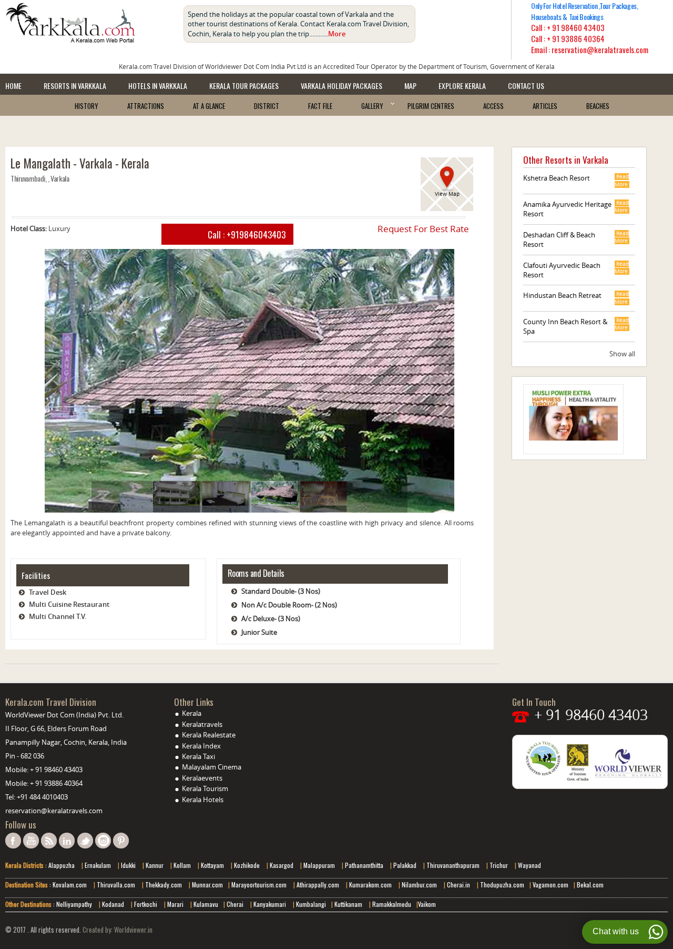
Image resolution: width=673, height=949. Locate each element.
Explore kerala (462, 85)
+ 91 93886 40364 (576, 38)
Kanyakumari (269, 904)
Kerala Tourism (205, 788)
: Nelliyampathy (72, 904)
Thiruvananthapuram (453, 865)
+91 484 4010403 (42, 797)
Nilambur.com (420, 884)
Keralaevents (202, 778)
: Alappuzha (59, 865)
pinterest (121, 840)
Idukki (129, 865)
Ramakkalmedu (391, 904)
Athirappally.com (318, 884)
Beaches (597, 106)
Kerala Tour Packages (244, 85)
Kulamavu (205, 904)
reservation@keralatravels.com (54, 810)
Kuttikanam (347, 904)
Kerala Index (201, 746)
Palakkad (404, 865)
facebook (13, 840)
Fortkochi (146, 904)
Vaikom (427, 904)
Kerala (191, 713)
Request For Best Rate (423, 229)
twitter (85, 840)
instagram (103, 840)
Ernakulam (99, 865)
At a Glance (209, 106)
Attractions (145, 106)
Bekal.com (589, 884)
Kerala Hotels (202, 799)
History (86, 106)
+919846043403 (256, 234)
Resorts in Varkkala (75, 85)
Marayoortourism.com (259, 884)
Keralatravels (202, 724)
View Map (447, 194)
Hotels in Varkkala (157, 85)
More (336, 33)
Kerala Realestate (209, 735)
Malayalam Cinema (211, 767)
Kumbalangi (310, 904)
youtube (31, 840)
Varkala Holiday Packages (341, 85)
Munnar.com (207, 884)
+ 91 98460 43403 (576, 27)
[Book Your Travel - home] (89, 22)
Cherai (236, 904)
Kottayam (213, 865)
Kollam (183, 865)
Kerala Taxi (198, 756)
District (266, 106)
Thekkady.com (163, 884)
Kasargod (281, 865)
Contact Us (526, 85)
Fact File (320, 106)
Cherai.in (458, 884)
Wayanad (528, 865)
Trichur (499, 865)
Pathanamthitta (365, 865)
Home (13, 85)
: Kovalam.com (67, 884)
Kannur (154, 865)
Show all (622, 353)
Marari (174, 904)
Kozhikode (247, 865)
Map (410, 85)
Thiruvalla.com (117, 884)
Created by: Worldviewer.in (116, 929)
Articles (545, 106)
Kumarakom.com (370, 884)
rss (49, 840)
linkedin (67, 840)
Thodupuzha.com (501, 884)
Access (493, 106)
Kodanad (114, 904)
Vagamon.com (549, 884)
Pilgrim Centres (430, 106)
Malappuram (318, 865)
